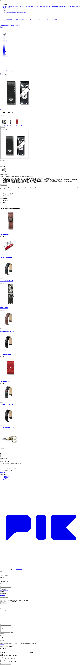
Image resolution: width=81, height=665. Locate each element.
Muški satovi (5, 69)
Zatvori (2, 640)
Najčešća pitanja (5, 478)
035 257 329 (2, 472)
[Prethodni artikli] (0, 454)
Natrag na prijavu (3, 603)
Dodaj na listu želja (4, 129)
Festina (32, 6)
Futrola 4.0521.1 (5, 381)
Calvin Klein (5, 6)
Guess (39, 6)
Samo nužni (7, 646)
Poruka (12, 632)
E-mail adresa (13, 586)
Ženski (9, 12)
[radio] (3, 124)
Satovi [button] (4, 8)
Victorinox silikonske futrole (21, 125)
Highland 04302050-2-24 (7, 427)
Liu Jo (55, 6)
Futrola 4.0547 (4, 234)
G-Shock (36, 6)
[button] (2, 25)
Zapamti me (4, 589)
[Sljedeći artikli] (0, 455)
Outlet (4, 22)
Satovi (4, 34)
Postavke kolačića (19, 569)
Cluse (25, 6)
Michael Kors (66, 6)
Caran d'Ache (5, 41)
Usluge (4, 23)
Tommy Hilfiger (75, 6)
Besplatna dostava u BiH (5, 174)
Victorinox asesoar (13, 125)
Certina (20, 6)
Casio (13, 6)
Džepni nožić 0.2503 (6, 257)
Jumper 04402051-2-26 (6, 404)
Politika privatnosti (6, 479)
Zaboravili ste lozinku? (4, 590)
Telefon (12, 627)
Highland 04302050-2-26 (7, 354)
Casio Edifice (16, 6)
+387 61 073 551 (8, 466)
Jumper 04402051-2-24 (6, 281)
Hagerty (41, 6)
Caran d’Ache (9, 6)
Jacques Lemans (51, 6)
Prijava (2, 591)
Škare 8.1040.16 (4, 451)
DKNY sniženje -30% (14, 12)
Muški (7, 12)
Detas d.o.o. (2, 459)
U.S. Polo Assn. (57, 19)
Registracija (2, 595)
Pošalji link (2, 602)
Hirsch (47, 6)
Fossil (34, 6)
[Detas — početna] (3, 27)
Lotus (63, 6)
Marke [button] (4, 2)
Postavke (2, 646)
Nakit (4, 20)
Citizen (22, 6)
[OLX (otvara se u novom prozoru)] (40, 567)
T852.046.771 (4, 308)
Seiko (70, 6)
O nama (4, 483)
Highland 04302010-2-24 (7, 331)
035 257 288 (2, 466)
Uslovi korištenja (6, 476)
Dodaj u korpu (3, 126)
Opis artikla (3, 160)
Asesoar (4, 21)
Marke (4, 33)
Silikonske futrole (6, 125)
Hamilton (44, 6)
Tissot (72, 6)
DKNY (29, 6)
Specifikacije (3, 166)
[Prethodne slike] (0, 130)
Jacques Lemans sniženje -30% (23, 12)
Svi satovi (4, 12)
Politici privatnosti (3, 644)
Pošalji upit (2, 633)
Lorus (61, 6)
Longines (58, 6)
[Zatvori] (0, 456)
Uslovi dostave (5, 477)
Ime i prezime (13, 624)
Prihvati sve (12, 646)
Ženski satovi (5, 68)
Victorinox (8, 7)
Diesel (27, 6)
